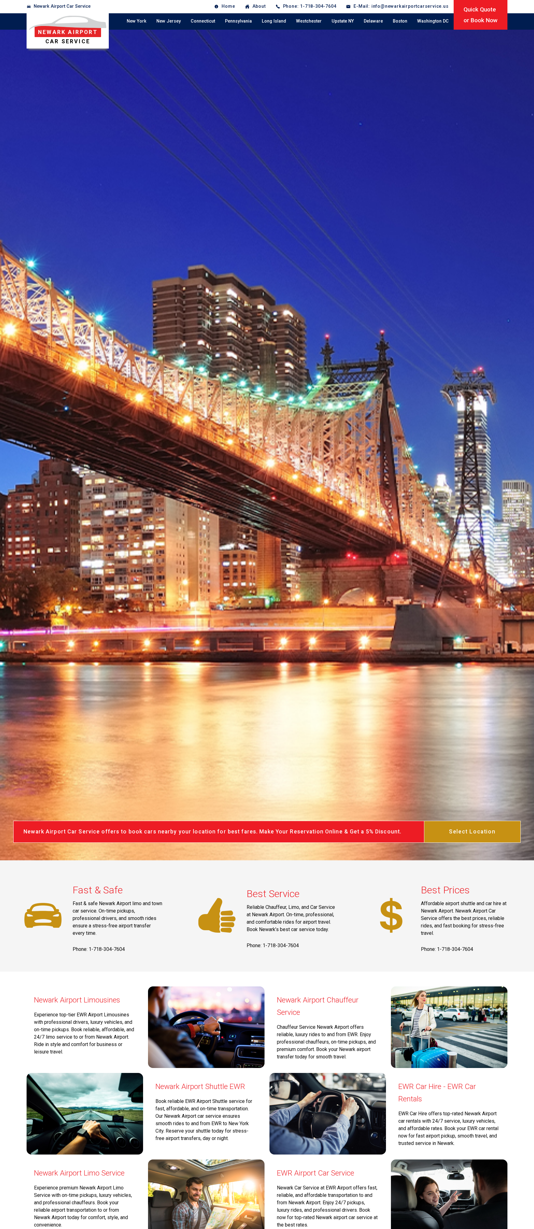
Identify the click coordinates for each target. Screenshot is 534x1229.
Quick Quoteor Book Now (481, 15)
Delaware (373, 21)
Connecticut (203, 21)
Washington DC (433, 21)
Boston (400, 21)
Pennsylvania (238, 21)
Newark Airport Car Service (62, 6)
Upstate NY (343, 21)
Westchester (309, 21)
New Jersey (168, 21)
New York (136, 21)
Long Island (274, 21)
